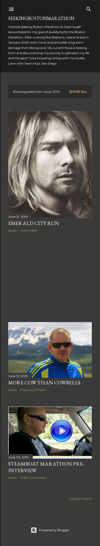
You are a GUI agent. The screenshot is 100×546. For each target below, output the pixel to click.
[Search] (89, 8)
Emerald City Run (33, 223)
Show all (78, 92)
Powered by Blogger (54, 530)
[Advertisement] (50, 277)
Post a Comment (33, 390)
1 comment (29, 230)
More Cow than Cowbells (44, 382)
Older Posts (80, 499)
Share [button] (12, 230)
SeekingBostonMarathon (41, 18)
